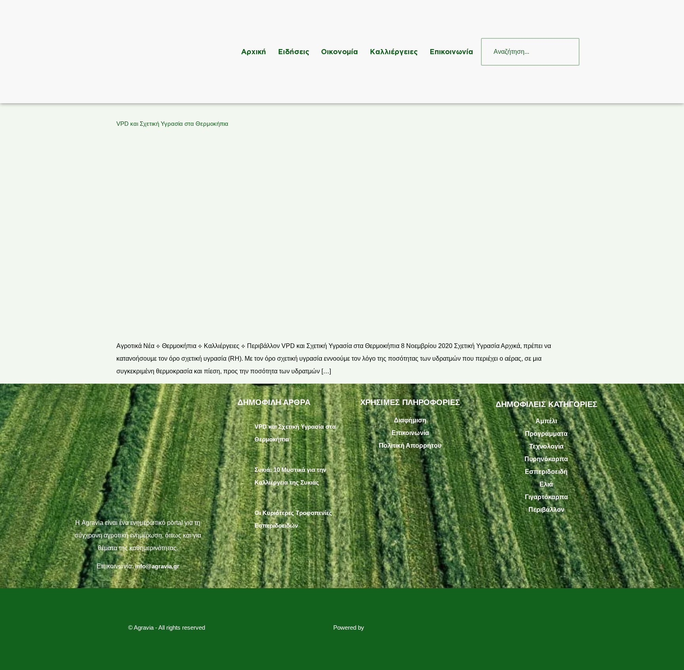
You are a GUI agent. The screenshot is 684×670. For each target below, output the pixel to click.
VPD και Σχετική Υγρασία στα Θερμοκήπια (172, 123)
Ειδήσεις (293, 51)
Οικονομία (339, 51)
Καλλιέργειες (394, 51)
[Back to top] (666, 652)
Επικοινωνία (451, 51)
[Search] (566, 52)
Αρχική (253, 51)
